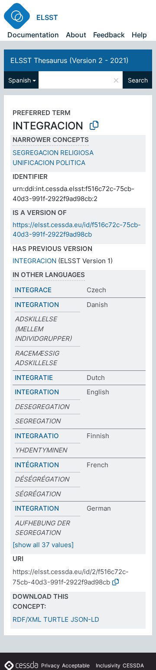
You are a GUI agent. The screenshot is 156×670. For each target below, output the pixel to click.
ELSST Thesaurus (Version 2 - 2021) (69, 60)
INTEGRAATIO (37, 436)
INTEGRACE (33, 290)
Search (138, 80)
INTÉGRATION (37, 465)
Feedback (109, 34)
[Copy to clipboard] (94, 125)
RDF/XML (27, 619)
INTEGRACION (34, 261)
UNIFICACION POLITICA (49, 162)
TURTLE (55, 619)
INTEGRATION (37, 304)
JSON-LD (85, 619)
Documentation (33, 34)
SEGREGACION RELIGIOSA (53, 153)
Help (139, 34)
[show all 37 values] (43, 545)
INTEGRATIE (34, 377)
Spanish (19, 80)
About (76, 34)
